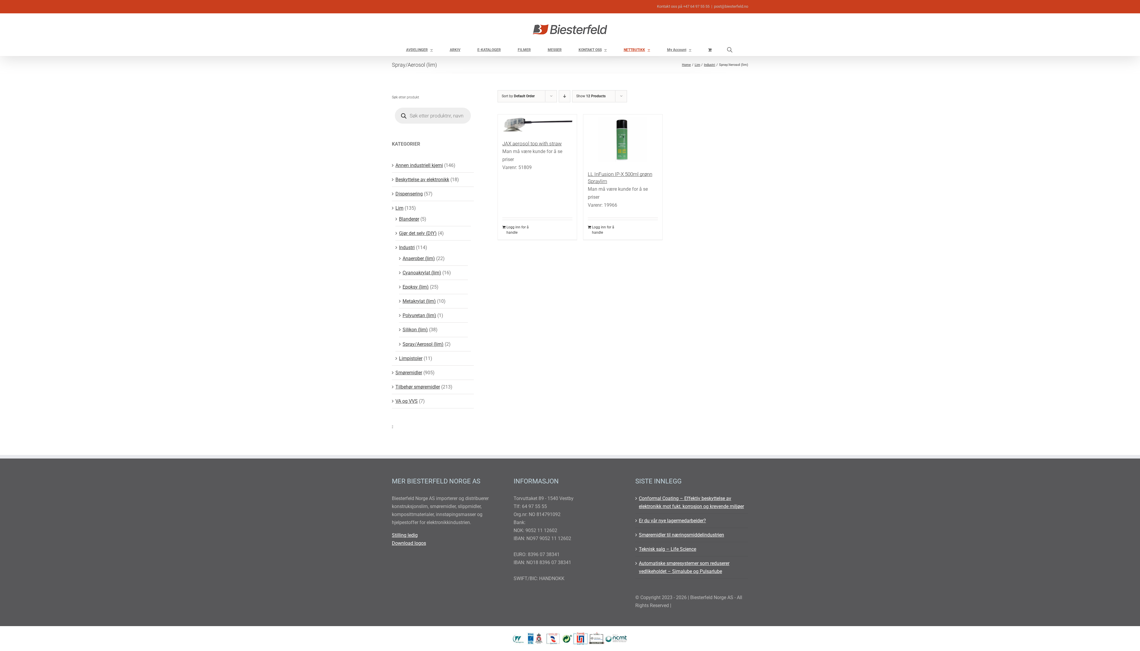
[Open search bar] (730, 49)
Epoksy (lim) (416, 287)
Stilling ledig (405, 535)
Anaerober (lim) (419, 258)
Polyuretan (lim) (419, 315)
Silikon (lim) (415, 329)
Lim (399, 208)
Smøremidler (408, 372)
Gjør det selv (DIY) (418, 233)
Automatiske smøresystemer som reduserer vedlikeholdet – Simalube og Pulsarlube (684, 567)
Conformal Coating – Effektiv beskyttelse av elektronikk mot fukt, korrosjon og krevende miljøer (691, 502)
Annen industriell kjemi (419, 165)
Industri (407, 247)
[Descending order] (564, 96)
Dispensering (409, 194)
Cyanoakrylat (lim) (422, 273)
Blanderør (409, 219)
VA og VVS (406, 401)
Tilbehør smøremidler (417, 387)
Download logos (409, 543)
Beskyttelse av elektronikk (422, 179)
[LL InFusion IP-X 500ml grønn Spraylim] (622, 139)
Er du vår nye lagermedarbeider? (672, 520)
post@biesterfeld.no (731, 6)
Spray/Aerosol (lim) (423, 344)
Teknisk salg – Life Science (667, 549)
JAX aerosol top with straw (532, 144)
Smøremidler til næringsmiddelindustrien (681, 535)
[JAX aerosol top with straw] (537, 124)
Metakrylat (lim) (419, 301)
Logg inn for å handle (517, 230)
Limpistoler (410, 358)
